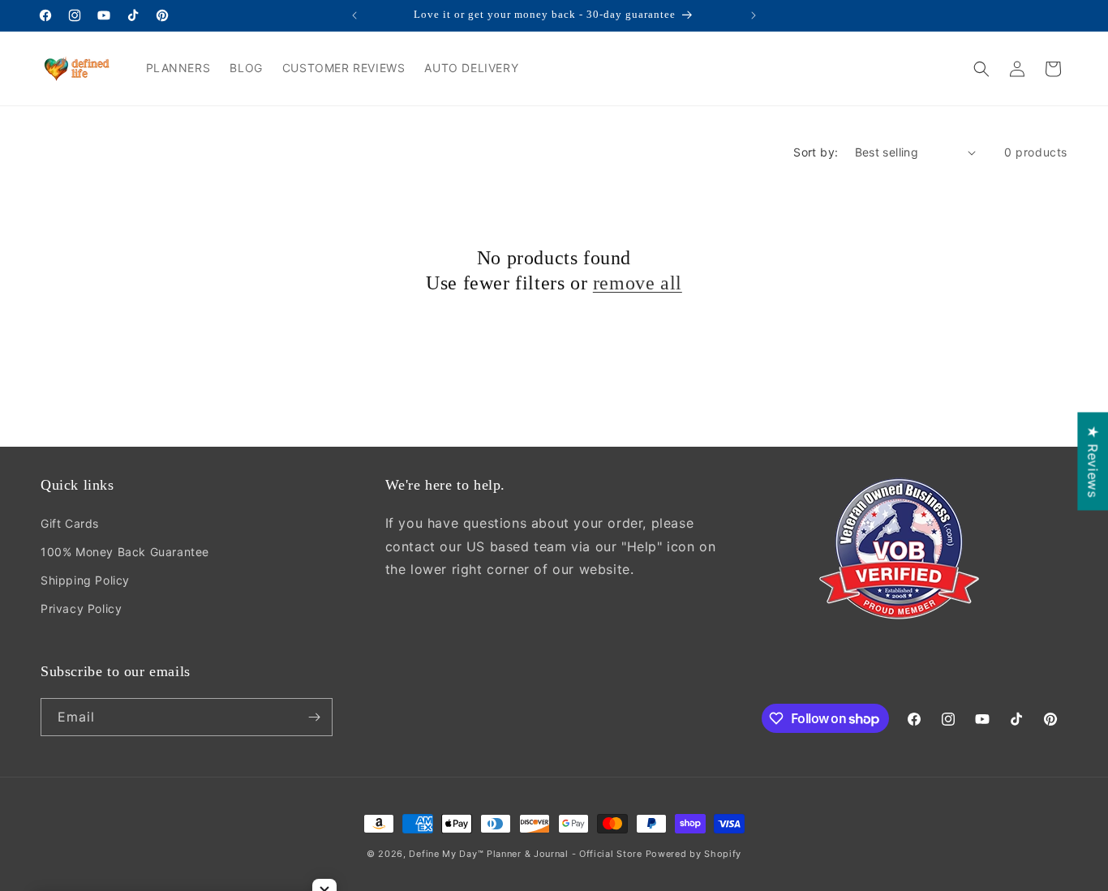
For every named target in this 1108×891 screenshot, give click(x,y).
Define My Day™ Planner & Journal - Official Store (525, 853)
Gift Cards (70, 523)
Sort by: (815, 152)
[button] (981, 69)
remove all (637, 282)
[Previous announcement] (354, 15)
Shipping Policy (85, 580)
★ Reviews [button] (1092, 461)
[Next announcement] (753, 15)
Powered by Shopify (694, 853)
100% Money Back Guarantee (125, 552)
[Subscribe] (314, 717)
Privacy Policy (81, 608)
